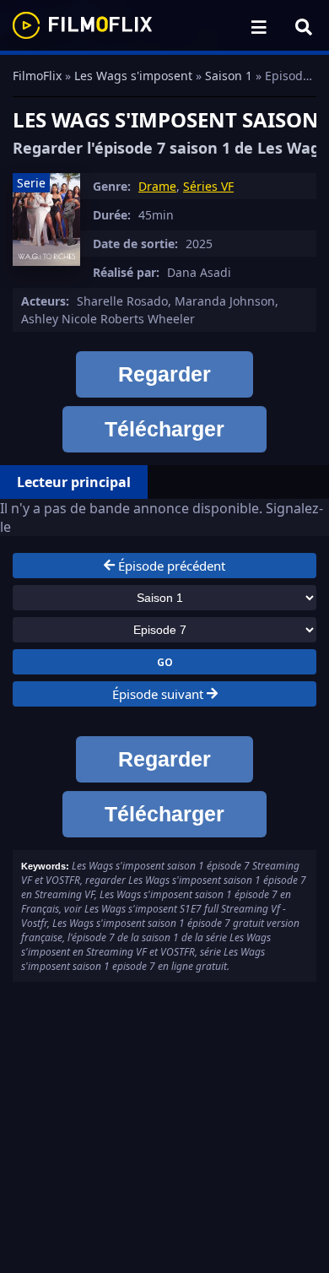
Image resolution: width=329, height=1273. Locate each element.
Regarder (164, 374)
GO (165, 661)
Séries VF (208, 186)
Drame (157, 186)
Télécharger (164, 429)
